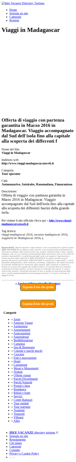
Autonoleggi (21, 336)
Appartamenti (21, 329)
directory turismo (32, 432)
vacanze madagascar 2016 (50, 234)
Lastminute (20, 364)
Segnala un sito (18, 13)
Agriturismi (20, 326)
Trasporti (19, 414)
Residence (20, 389)
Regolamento (17, 439)
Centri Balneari (23, 400)
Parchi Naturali (23, 382)
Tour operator (22, 407)
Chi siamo (15, 443)
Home (13, 9)
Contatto (14, 450)
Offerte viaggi (22, 375)
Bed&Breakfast (23, 340)
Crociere (19, 354)
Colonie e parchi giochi (28, 350)
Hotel (17, 361)
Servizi (18, 396)
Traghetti (19, 410)
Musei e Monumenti (26, 368)
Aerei (16, 319)
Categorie (15, 16)
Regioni (14, 20)
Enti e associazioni (25, 357)
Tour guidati (21, 403)
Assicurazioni (21, 333)
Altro (16, 421)
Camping (19, 343)
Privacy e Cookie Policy (24, 453)
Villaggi (18, 417)
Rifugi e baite (22, 392)
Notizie (18, 371)
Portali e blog (22, 385)
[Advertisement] (38, 76)
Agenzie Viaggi (23, 322)
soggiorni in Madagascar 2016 (21, 238)
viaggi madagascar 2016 (17, 234)
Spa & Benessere (24, 347)
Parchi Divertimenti (26, 378)
